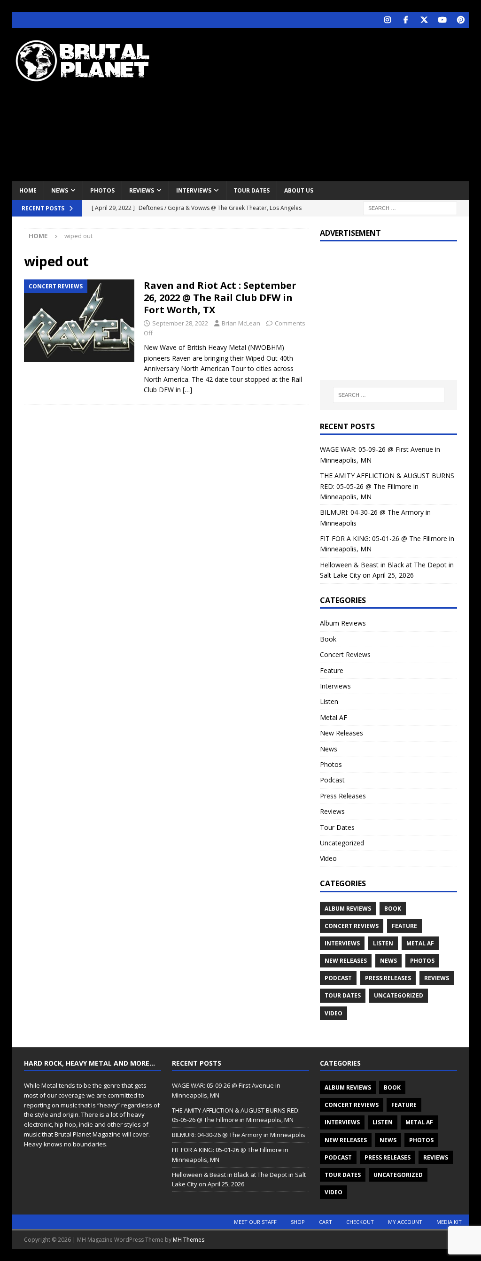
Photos (102, 190)
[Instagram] (387, 20)
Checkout (360, 1221)
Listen (329, 701)
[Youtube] (442, 20)
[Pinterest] (460, 20)
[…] (187, 389)
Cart (325, 1221)
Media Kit (449, 1221)
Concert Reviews (345, 654)
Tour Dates (251, 190)
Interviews (193, 190)
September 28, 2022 (180, 323)
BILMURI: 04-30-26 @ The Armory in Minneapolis (238, 1134)
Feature (331, 670)
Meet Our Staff (255, 1221)
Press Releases (343, 795)
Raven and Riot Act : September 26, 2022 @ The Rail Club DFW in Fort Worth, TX (220, 297)
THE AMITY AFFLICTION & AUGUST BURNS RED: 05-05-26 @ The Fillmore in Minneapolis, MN (387, 486)
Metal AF (333, 717)
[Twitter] (424, 20)
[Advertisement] (324, 103)
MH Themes (188, 1240)
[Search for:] (410, 207)
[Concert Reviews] (79, 321)
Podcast (332, 779)
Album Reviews (343, 623)
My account (405, 1221)
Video (328, 858)
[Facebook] (405, 20)
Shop (298, 1221)
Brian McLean (241, 323)
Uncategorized (342, 842)
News (59, 190)
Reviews (141, 190)
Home (28, 190)
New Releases (341, 732)
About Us (298, 190)
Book (328, 638)
